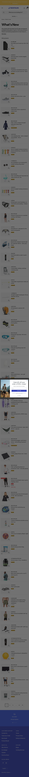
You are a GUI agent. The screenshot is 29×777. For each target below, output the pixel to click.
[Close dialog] (27, 380)
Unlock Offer (19, 390)
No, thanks (19, 395)
